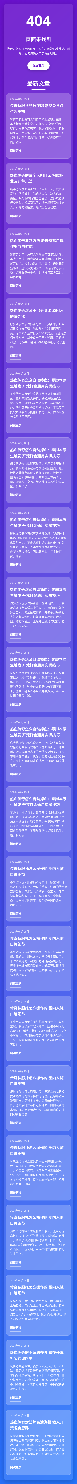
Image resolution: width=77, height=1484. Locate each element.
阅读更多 (15, 151)
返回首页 (38, 65)
